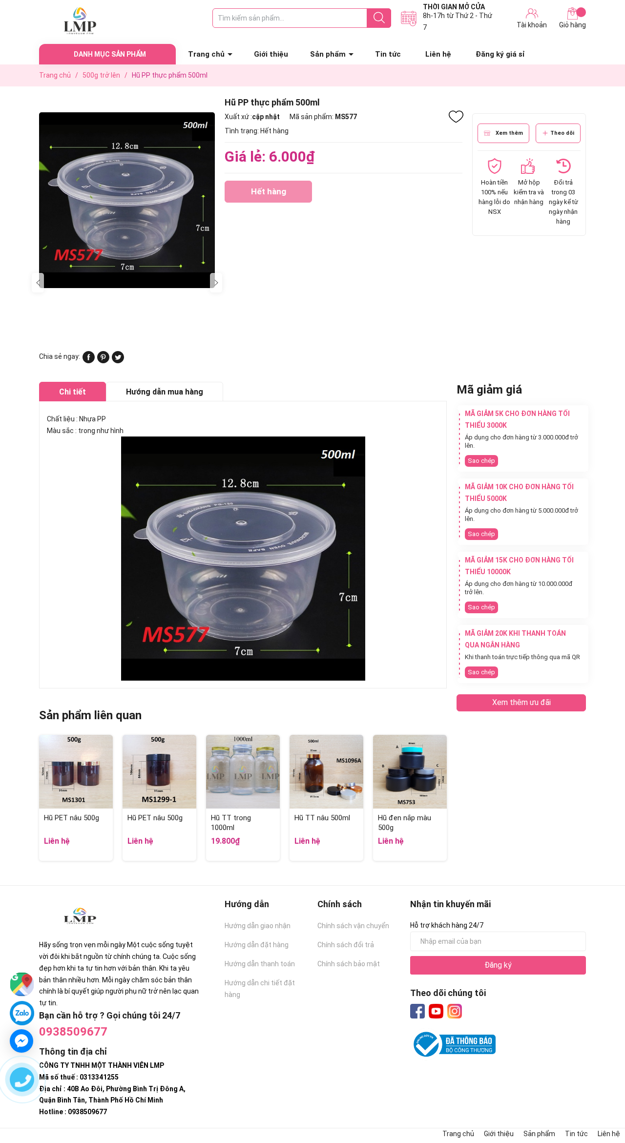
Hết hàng (268, 195)
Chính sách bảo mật (348, 964)
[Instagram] (454, 1011)
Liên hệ (438, 54)
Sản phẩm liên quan (90, 715)
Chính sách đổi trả (345, 945)
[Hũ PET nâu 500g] (76, 772)
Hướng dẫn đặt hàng (257, 945)
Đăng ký (498, 965)
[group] (127, 200)
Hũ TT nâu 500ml (322, 817)
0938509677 (73, 1032)
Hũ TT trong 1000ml (231, 822)
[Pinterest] (103, 361)
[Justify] (379, 18)
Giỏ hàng (572, 25)
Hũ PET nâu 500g (71, 817)
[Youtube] (436, 1011)
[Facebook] (417, 1011)
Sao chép (481, 460)
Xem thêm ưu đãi (521, 702)
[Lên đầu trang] (598, 1096)
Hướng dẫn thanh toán (260, 964)
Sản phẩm (328, 54)
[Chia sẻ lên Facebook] (89, 361)
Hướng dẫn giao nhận (258, 926)
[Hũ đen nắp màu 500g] (410, 772)
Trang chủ (206, 54)
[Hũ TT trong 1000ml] (243, 772)
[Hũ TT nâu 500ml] (326, 772)
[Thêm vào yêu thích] (456, 116)
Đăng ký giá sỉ (500, 54)
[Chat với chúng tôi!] (21, 1041)
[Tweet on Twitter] (118, 361)
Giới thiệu (271, 54)
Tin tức (388, 54)
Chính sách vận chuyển (353, 926)
